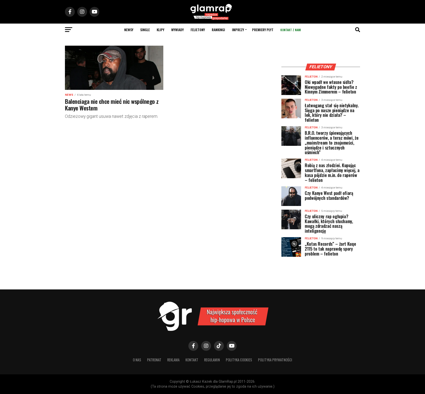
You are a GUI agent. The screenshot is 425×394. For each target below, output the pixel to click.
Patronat (154, 359)
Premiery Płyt (262, 29)
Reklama (173, 359)
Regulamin (212, 359)
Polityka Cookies (239, 359)
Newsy (128, 29)
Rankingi (218, 29)
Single (145, 29)
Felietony (198, 29)
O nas (137, 359)
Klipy (160, 29)
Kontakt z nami (290, 30)
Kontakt (191, 359)
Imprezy (238, 29)
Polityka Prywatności (275, 359)
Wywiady (177, 29)
